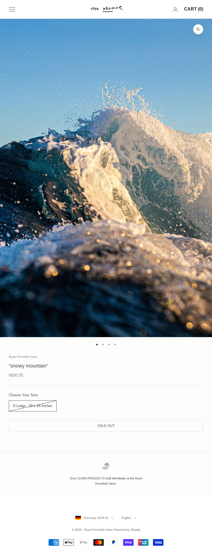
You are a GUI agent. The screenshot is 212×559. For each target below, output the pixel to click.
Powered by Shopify (127, 529)
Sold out (106, 426)
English (126, 517)
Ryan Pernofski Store (23, 356)
